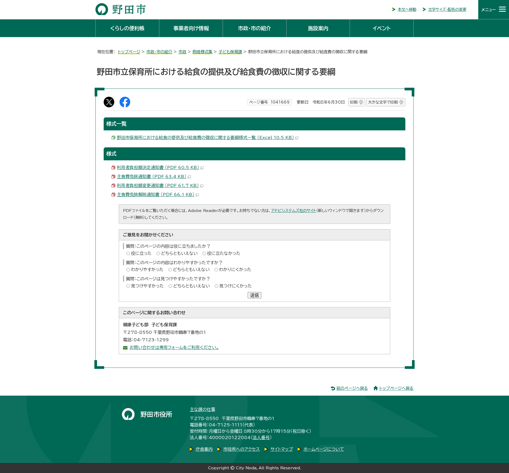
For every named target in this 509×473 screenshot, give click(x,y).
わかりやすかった (147, 269)
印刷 (353, 102)
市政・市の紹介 (254, 28)
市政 (182, 52)
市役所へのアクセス (241, 449)
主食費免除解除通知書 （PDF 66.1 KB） (155, 194)
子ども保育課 (230, 52)
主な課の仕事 (202, 409)
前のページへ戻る (352, 388)
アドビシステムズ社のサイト (293, 211)
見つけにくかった (235, 286)
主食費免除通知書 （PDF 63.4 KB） (151, 176)
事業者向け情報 (191, 28)
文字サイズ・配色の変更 (447, 9)
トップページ (129, 52)
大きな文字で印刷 (383, 102)
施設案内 (318, 28)
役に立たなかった (223, 253)
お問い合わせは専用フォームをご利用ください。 (174, 347)
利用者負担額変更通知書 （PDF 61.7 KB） (158, 185)
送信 (254, 295)
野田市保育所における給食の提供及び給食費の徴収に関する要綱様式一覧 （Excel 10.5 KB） (205, 137)
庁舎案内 (204, 449)
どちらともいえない (179, 253)
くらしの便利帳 (127, 28)
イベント (382, 28)
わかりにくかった (235, 269)
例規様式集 (202, 52)
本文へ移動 (407, 9)
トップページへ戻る (396, 388)
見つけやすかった (147, 286)
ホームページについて (324, 449)
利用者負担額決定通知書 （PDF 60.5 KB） (158, 167)
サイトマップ (281, 449)
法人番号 (261, 437)
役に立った (141, 253)
